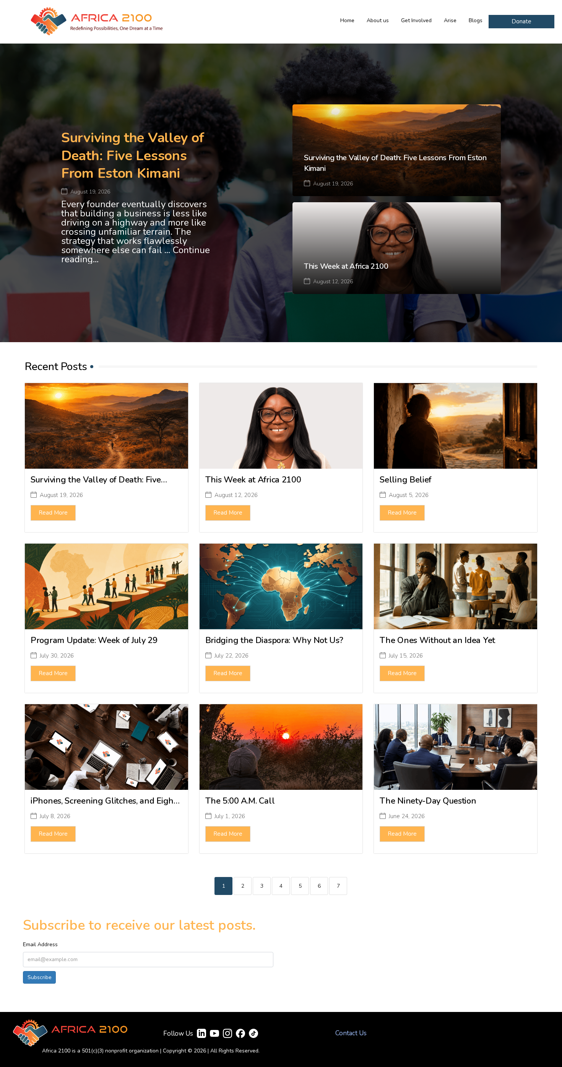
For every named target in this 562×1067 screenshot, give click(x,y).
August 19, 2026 (90, 192)
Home (347, 20)
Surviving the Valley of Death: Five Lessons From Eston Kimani (132, 155)
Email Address (40, 944)
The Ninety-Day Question (428, 801)
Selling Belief (405, 480)
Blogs (475, 20)
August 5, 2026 (409, 495)
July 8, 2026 (55, 816)
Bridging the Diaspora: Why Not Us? (274, 640)
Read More (53, 512)
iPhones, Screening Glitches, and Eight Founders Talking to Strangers (104, 806)
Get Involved (416, 20)
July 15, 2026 (406, 656)
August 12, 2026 (333, 281)
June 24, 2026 (407, 816)
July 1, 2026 (229, 816)
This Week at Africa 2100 (346, 266)
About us (378, 20)
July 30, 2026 (57, 656)
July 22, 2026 (231, 656)
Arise (450, 20)
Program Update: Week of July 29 (94, 640)
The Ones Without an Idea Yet (437, 640)
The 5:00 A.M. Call (240, 801)
